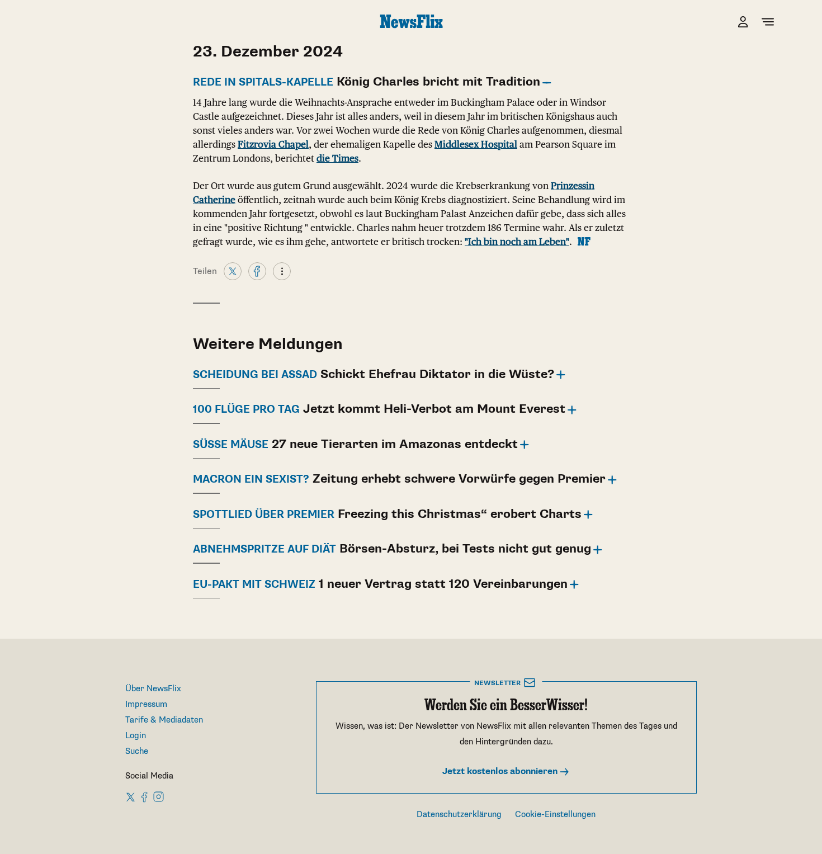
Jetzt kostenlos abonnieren (501, 771)
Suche (136, 751)
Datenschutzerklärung (459, 814)
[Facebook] (257, 270)
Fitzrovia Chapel (273, 144)
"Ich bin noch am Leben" (517, 241)
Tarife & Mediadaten (164, 720)
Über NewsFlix (153, 688)
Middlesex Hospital (475, 144)
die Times (337, 158)
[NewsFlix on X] (131, 796)
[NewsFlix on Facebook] (145, 796)
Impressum (146, 704)
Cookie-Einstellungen (555, 814)
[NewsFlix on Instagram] (158, 796)
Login (135, 735)
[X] (233, 270)
